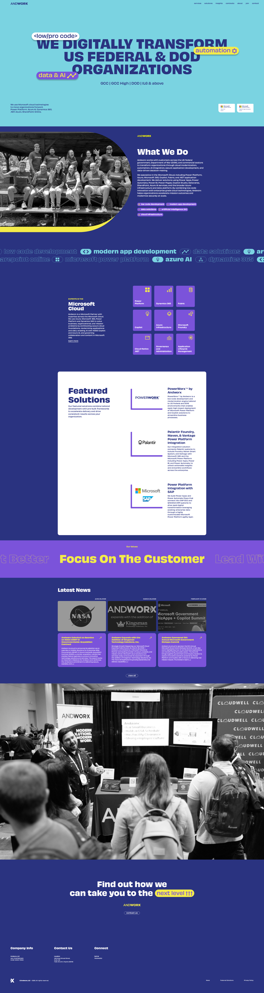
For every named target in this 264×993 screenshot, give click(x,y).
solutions (208, 3)
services (197, 3)
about (240, 3)
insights (219, 3)
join (247, 3)
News (208, 980)
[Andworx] (19, 3)
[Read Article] (82, 633)
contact (255, 3)
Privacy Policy (248, 980)
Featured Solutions (226, 980)
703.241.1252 (98, 958)
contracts (230, 3)
